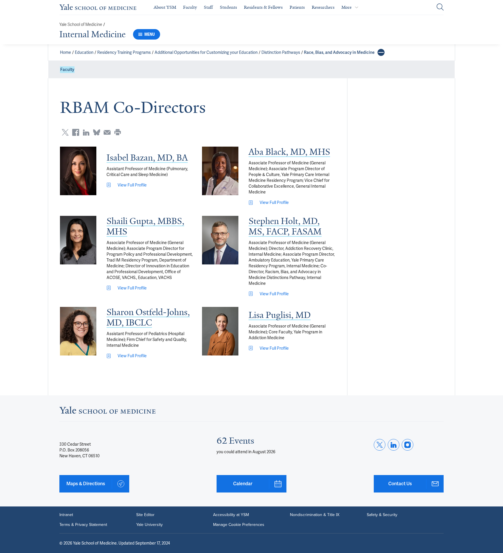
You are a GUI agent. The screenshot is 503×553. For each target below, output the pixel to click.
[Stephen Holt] (220, 240)
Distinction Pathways (280, 52)
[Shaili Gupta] (78, 240)
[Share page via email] (107, 132)
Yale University (149, 524)
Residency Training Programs (124, 52)
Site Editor (145, 515)
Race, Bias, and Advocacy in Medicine (339, 52)
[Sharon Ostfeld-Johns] (78, 331)
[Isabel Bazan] (78, 171)
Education (84, 52)
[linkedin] (393, 445)
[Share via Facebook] (75, 132)
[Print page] (117, 132)
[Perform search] (440, 7)
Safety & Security (382, 515)
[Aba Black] (220, 171)
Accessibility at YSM (231, 515)
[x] (379, 445)
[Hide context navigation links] (381, 52)
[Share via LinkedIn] (86, 132)
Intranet (66, 515)
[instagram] (407, 445)
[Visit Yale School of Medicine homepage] (107, 411)
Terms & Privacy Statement (83, 524)
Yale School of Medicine (80, 24)
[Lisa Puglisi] (220, 331)
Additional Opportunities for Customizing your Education (206, 52)
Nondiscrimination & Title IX (314, 515)
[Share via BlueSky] (96, 132)
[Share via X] (65, 132)
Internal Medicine (92, 34)
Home (65, 52)
